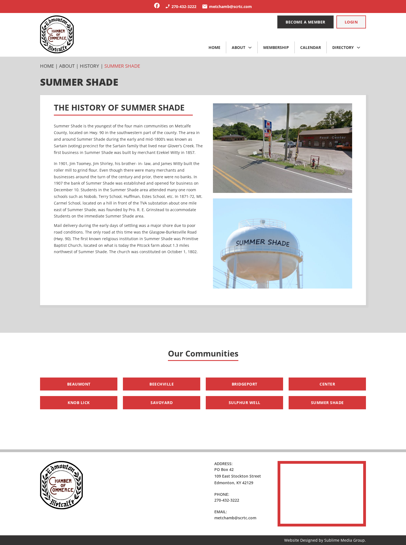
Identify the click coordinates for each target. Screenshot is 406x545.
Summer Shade (327, 402)
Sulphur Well (244, 402)
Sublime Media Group (344, 540)
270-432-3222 (226, 500)
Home (214, 47)
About (238, 47)
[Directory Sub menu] (358, 47)
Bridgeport (244, 384)
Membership (276, 47)
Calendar (310, 47)
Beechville (161, 384)
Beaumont (79, 384)
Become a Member (305, 22)
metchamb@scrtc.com (235, 517)
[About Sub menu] (250, 47)
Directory (343, 47)
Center (327, 384)
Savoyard (162, 402)
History (89, 66)
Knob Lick (79, 402)
